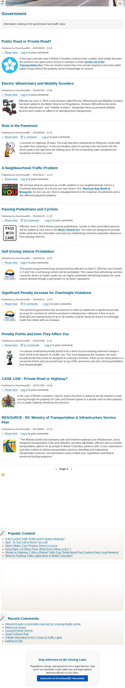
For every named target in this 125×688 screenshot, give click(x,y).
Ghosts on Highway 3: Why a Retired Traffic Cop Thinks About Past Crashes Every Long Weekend (61, 552)
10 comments (31, 220)
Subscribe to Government (3, 475)
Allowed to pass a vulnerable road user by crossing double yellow (43, 624)
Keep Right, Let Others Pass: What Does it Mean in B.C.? (38, 549)
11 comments (31, 345)
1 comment (30, 137)
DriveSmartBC (17, 3)
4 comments (31, 304)
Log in (24, 52)
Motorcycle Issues (15, 627)
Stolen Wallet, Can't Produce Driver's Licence (31, 545)
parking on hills (14, 641)
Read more (11, 52)
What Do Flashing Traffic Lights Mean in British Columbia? (39, 555)
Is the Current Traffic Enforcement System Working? (35, 539)
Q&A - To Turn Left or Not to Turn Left (26, 542)
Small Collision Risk (17, 634)
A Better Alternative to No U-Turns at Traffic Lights (33, 637)
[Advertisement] (62, 502)
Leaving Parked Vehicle (19, 630)
